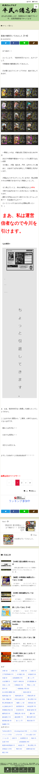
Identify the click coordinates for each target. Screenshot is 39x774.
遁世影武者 (7, 720)
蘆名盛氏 (6, 717)
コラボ (18, 734)
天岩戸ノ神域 (18, 681)
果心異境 (32, 699)
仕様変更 (24, 738)
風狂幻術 (31, 720)
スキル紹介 (31, 734)
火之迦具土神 (7, 706)
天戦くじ (6, 685)
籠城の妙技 (31, 710)
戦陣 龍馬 (19, 695)
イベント (7, 734)
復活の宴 (27, 692)
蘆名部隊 (19, 717)
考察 (19, 749)
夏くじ (31, 678)
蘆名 (32, 713)
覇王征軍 (31, 717)
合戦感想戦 (17, 678)
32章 (33, 671)
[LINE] (24, 43)
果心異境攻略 (7, 703)
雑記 (5, 752)
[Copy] (33, 43)
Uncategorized (20, 731)
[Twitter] (5, 43)
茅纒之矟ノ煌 (20, 713)
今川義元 (21, 674)
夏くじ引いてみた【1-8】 (21, 607)
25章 (14, 671)
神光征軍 (31, 706)
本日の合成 (19, 699)
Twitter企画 (7, 731)
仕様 (14, 738)
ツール (5, 738)
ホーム (4, 25)
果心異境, (32, 745)
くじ (11, 25)
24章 (5, 671)
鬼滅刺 (5, 724)
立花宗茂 (20, 710)
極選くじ (20, 703)
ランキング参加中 (19, 501)
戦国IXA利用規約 (8, 745)
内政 (33, 738)
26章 (24, 671)
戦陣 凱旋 (6, 695)
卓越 (4, 678)
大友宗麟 (6, 681)
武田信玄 (32, 703)
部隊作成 (30, 749)
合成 (5, 742)
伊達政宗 (32, 674)
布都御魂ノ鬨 (23, 688)
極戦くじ (33, 491)
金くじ (19, 720)
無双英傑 (20, 706)
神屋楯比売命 (7, 710)
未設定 (21, 745)
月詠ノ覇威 (7, 699)
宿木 (4, 688)
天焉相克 (18, 685)
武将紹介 (7, 749)
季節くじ (31, 685)
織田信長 (6, 713)
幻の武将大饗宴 (8, 692)
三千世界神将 (7, 674)
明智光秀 (31, 695)
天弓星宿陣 (31, 681)
